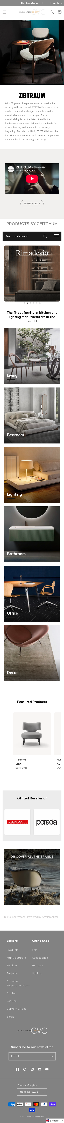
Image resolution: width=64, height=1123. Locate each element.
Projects (12, 973)
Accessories (40, 957)
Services (12, 965)
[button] (4, 12)
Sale (35, 950)
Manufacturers (16, 957)
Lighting (37, 973)
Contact (12, 993)
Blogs (10, 1016)
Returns (12, 1001)
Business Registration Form (18, 983)
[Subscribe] (51, 1056)
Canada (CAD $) (30, 1092)
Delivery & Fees (16, 1008)
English (55, 3)
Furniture (37, 965)
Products (13, 950)
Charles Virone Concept (35, 1116)
